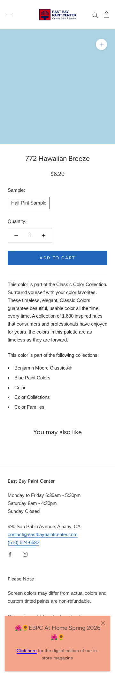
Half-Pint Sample (28, 202)
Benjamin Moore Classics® (43, 367)
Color (20, 387)
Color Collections (32, 397)
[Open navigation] (9, 14)
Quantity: (17, 221)
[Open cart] (106, 14)
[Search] (95, 15)
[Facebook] (10, 554)
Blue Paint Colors (32, 377)
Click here (27, 650)
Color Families (29, 407)
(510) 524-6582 (23, 542)
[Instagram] (25, 554)
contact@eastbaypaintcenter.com (43, 534)
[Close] (103, 623)
